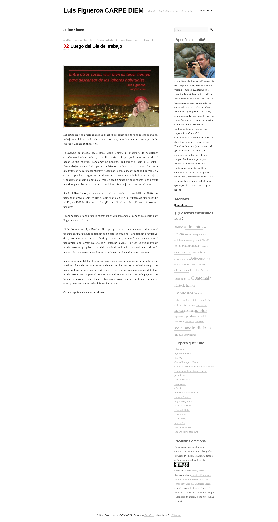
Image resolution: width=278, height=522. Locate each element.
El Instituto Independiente (187, 392)
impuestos (184, 292)
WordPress (149, 514)
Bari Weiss (179, 357)
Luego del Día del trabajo (96, 46)
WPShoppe (176, 514)
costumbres (198, 252)
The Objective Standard (186, 431)
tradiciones (202, 327)
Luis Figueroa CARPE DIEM (103, 10)
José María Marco (183, 405)
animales (188, 234)
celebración (181, 240)
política (204, 316)
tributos (178, 334)
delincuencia (200, 258)
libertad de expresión (196, 300)
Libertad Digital (182, 409)
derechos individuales (184, 264)
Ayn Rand (67, 40)
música (179, 310)
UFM (186, 335)
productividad (108, 40)
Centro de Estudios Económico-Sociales (194, 366)
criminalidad (179, 259)
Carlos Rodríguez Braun (186, 362)
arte (193, 234)
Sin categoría (199, 321)
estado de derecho (182, 278)
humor (190, 285)
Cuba (188, 259)
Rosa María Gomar (124, 40)
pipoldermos (191, 316)
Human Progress (182, 396)
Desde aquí (180, 383)
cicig (191, 240)
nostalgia (201, 310)
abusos (179, 226)
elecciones (181, 270)
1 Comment (148, 40)
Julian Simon (89, 40)
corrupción (182, 251)
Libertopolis (180, 414)
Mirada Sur (179, 422)
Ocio (99, 40)
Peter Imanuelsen (183, 427)
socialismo (182, 327)
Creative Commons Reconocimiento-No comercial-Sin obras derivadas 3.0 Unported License (193, 479)
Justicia (198, 293)
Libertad (180, 300)
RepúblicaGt (189, 321)
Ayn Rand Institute (183, 353)
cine (197, 240)
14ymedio (179, 349)
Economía (78, 40)
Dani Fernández (182, 379)
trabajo (137, 40)
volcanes (192, 334)
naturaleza (189, 310)
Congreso (203, 245)
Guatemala (201, 278)
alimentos (194, 226)
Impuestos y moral (183, 401)
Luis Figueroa (188, 305)
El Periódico (199, 270)
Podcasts (206, 10)
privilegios (179, 321)
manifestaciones (201, 305)
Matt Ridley (180, 418)
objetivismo (178, 316)
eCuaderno (179, 388)
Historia (179, 285)
